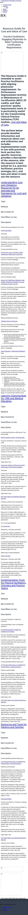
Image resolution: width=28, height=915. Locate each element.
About (4, 9)
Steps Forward (5, 556)
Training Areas (7, 5)
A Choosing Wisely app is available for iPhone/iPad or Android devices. (13, 666)
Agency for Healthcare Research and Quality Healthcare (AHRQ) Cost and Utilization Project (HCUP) (12, 282)
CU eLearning (5, 526)
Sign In (5, 12)
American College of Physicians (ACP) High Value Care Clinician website (13, 466)
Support (5, 6)
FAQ (7, 8)
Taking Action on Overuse (9, 321)
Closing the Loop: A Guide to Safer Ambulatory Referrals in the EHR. (12, 253)
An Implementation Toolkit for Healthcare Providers (11, 631)
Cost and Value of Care (14, 123)
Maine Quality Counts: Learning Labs (13, 437)
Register (5, 10)
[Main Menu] (3, 15)
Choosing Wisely (6, 230)
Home (1, 2)
